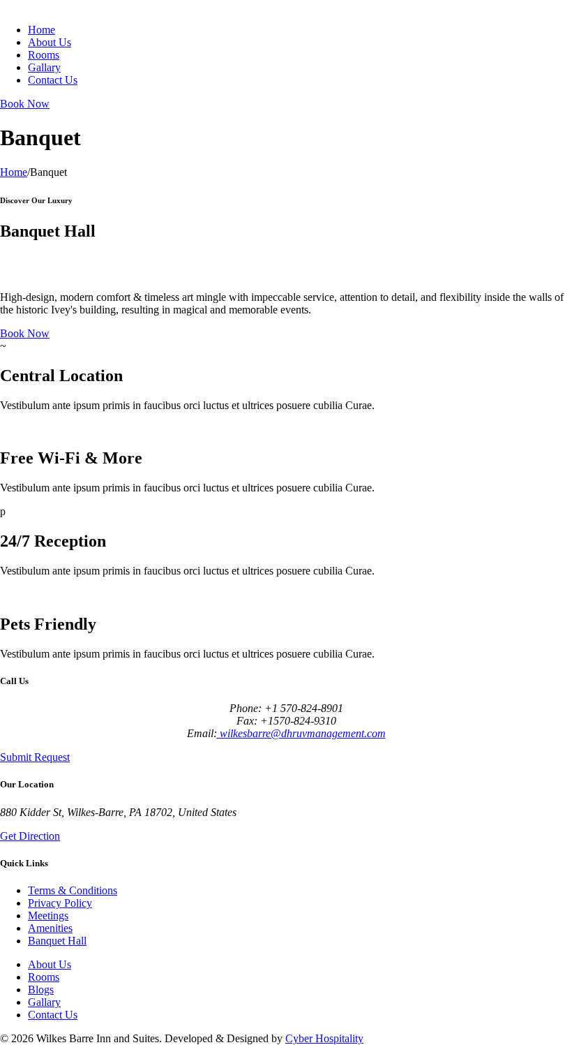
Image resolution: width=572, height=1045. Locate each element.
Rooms (43, 55)
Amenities (50, 928)
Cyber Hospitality (324, 1038)
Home (41, 30)
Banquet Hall (57, 941)
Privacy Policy (60, 903)
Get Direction (30, 836)
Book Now (25, 104)
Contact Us (52, 80)
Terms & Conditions (72, 890)
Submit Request (35, 757)
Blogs (41, 989)
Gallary (44, 67)
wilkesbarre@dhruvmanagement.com (301, 733)
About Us (49, 42)
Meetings (48, 915)
